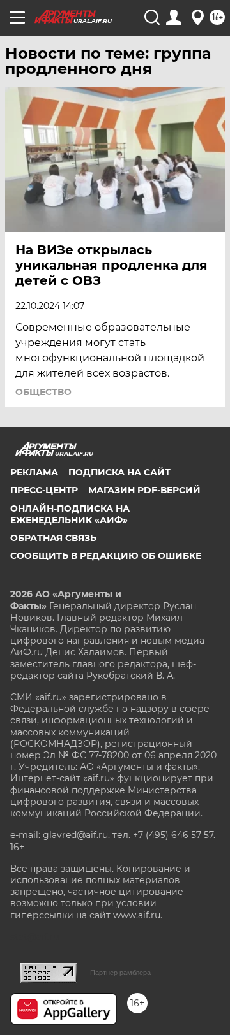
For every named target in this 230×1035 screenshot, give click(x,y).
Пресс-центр (44, 490)
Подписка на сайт (119, 472)
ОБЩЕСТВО (43, 391)
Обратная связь (53, 538)
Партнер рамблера (120, 972)
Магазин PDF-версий (144, 490)
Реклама (34, 472)
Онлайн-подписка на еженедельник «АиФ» (70, 514)
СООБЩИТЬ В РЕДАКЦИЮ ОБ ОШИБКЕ (105, 555)
